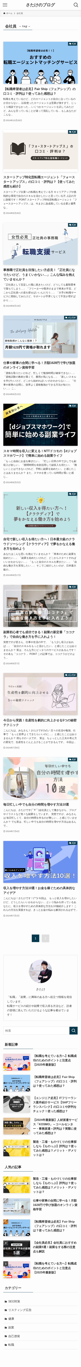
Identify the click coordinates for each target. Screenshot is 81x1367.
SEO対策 (14, 1301)
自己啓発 (14, 1336)
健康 (11, 1318)
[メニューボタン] (5, 5)
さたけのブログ (40, 5)
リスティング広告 (20, 1310)
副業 (11, 1327)
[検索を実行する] (73, 1031)
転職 (11, 1344)
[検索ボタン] (76, 5)
